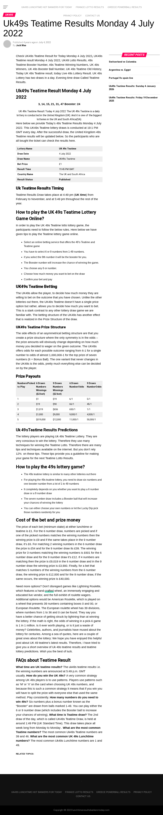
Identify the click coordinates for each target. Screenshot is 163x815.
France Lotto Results (90, 7)
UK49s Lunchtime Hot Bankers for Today (46, 7)
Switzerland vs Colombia (122, 61)
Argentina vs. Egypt (120, 70)
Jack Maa (21, 45)
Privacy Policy (72, 15)
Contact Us (92, 15)
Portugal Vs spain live (121, 78)
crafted (49, 590)
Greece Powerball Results (125, 7)
